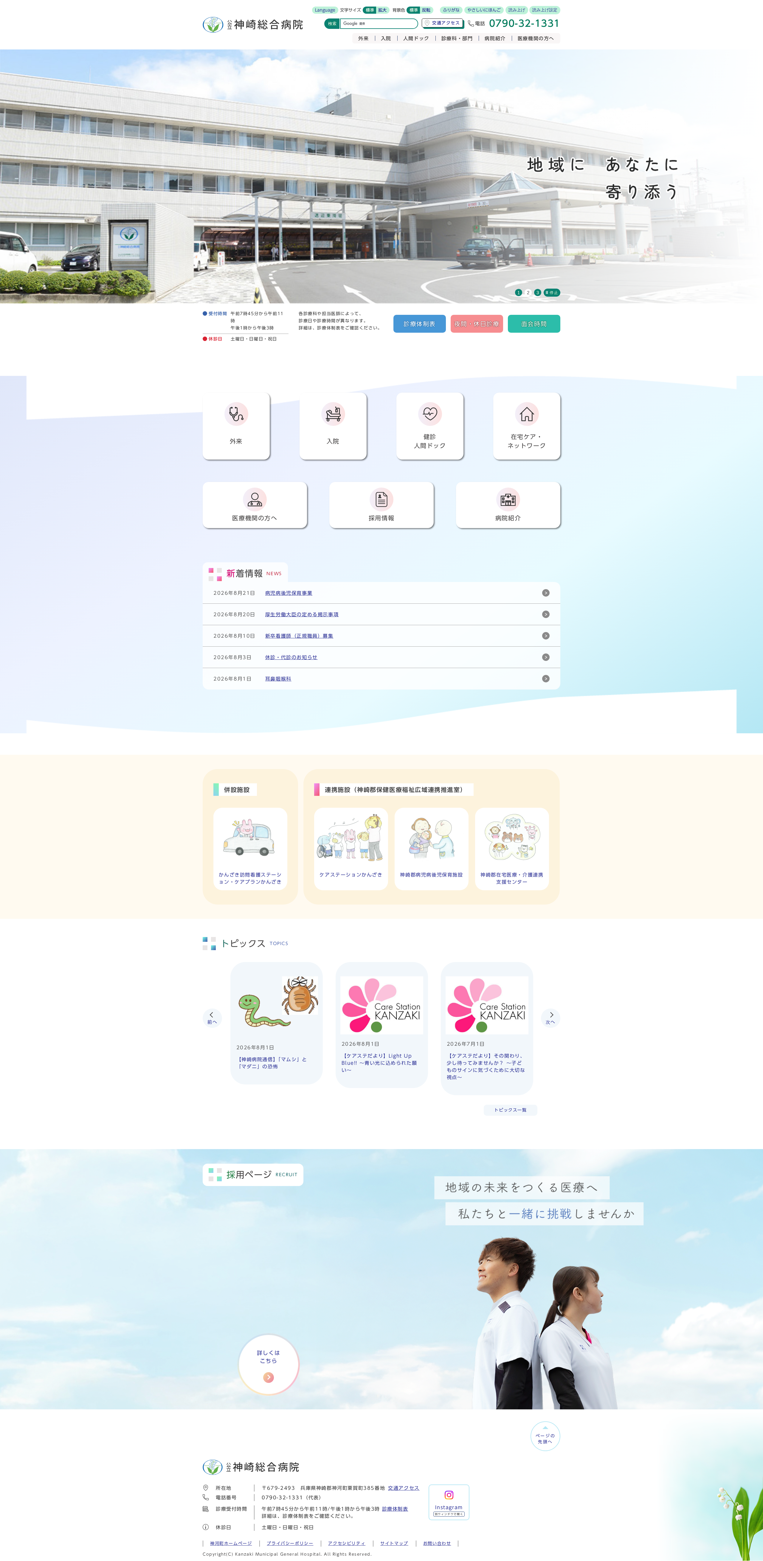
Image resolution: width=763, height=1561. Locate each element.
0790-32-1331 (282, 1497)
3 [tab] (537, 292)
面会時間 (534, 324)
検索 (332, 23)
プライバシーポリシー (290, 1543)
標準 (370, 10)
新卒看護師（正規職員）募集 (299, 636)
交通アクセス (404, 1488)
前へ (212, 1022)
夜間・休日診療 (476, 324)
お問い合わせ (437, 1543)
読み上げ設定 (544, 10)
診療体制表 (420, 324)
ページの (546, 1439)
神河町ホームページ (231, 1543)
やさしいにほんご (484, 10)
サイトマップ (394, 1543)
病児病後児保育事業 (288, 593)
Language (325, 10)
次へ (551, 1022)
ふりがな (451, 10)
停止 (554, 293)
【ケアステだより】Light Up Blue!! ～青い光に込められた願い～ (379, 1063)
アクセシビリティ (346, 1543)
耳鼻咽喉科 (278, 678)
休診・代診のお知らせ (291, 657)
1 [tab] (518, 292)
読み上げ (516, 10)
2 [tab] (528, 292)
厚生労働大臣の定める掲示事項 (302, 614)
